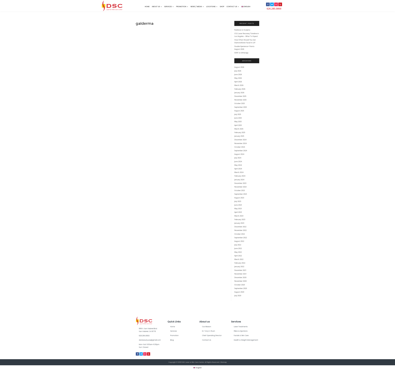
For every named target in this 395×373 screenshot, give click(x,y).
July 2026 (237, 71)
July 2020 (237, 295)
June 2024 (238, 161)
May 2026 (238, 78)
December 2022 (240, 227)
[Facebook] (137, 354)
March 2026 (238, 85)
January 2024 (239, 179)
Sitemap (224, 362)
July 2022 (237, 245)
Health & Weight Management (246, 340)
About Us (156, 7)
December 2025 (240, 96)
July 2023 (237, 201)
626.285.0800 (274, 8)
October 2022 (239, 234)
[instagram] (144, 354)
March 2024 (238, 172)
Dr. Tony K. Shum (208, 331)
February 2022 (239, 263)
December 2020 (240, 277)
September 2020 (240, 288)
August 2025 (239, 111)
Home (147, 7)
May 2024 (238, 165)
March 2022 (238, 259)
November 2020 (240, 281)
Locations (211, 7)
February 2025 (239, 132)
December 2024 (240, 140)
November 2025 (240, 100)
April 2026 (238, 82)
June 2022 (238, 248)
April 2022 (238, 256)
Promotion (181, 7)
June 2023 (238, 205)
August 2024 (239, 154)
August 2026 (239, 67)
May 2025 (238, 121)
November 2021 (240, 274)
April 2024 (238, 169)
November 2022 (240, 230)
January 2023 (239, 223)
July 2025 (237, 114)
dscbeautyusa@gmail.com (150, 340)
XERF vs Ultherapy (241, 53)
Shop (222, 7)
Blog (172, 340)
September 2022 (240, 237)
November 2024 (240, 143)
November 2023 (240, 187)
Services (168, 7)
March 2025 (238, 129)
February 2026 (239, 89)
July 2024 (237, 158)
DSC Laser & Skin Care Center (193, 362)
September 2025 (240, 107)
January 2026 (239, 92)
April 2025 (238, 125)
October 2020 (239, 285)
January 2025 (239, 136)
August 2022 (239, 241)
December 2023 (240, 183)
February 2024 (239, 176)
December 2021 (240, 270)
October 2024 (239, 147)
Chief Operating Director (212, 335)
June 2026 (238, 74)
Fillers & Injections (240, 331)
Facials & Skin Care (241, 335)
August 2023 (239, 198)
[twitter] (141, 354)
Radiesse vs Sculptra (242, 30)
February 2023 (239, 219)
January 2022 (239, 266)
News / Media (196, 7)
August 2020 (239, 292)
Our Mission (206, 326)
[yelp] (148, 354)
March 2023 (238, 216)
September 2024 (240, 150)
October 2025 (239, 103)
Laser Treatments (241, 326)
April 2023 (238, 212)
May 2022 (238, 252)
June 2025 (238, 118)
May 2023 (238, 208)
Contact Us (232, 7)
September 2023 (240, 194)
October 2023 (239, 190)
